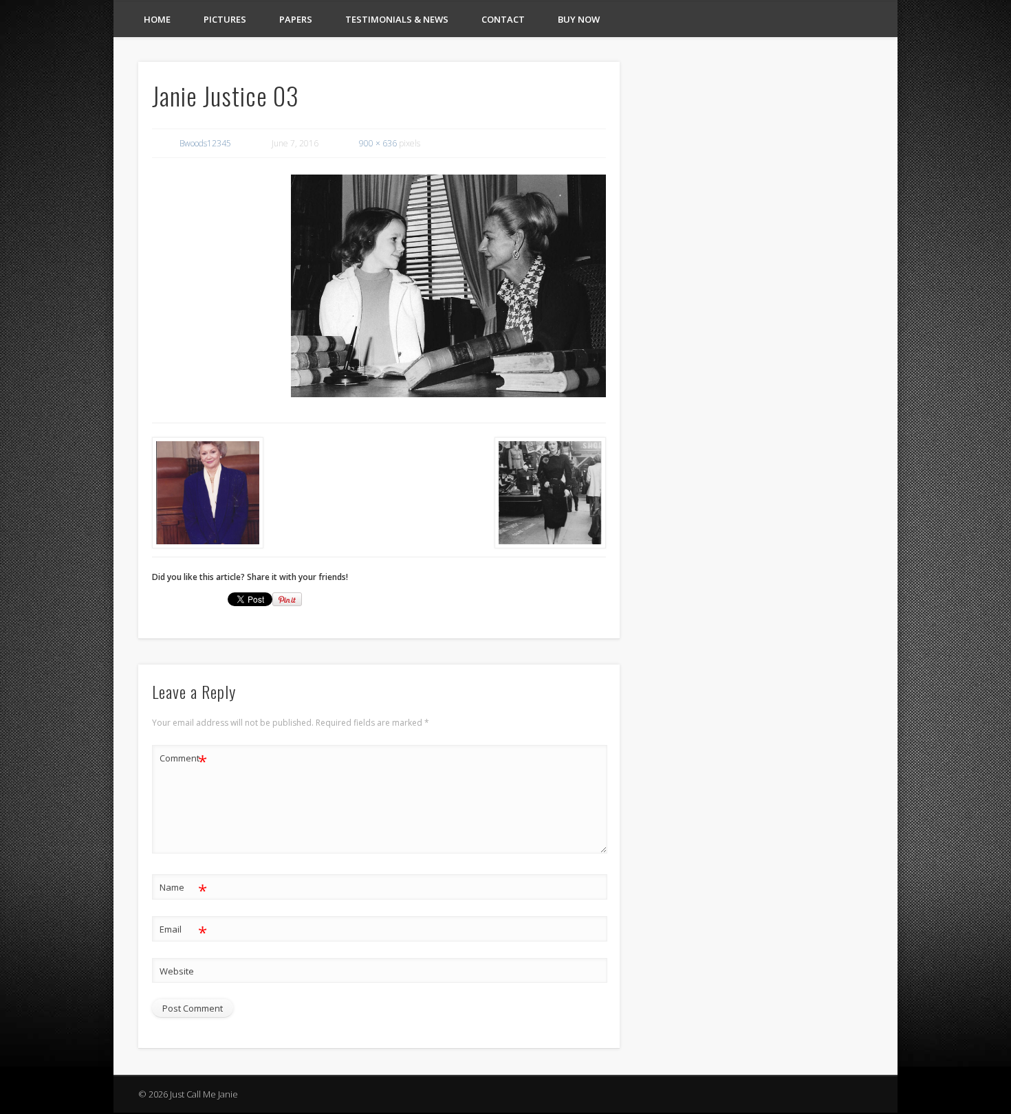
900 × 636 (378, 143)
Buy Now (579, 19)
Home (157, 19)
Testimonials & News (396, 19)
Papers (295, 19)
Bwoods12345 (205, 143)
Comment (183, 760)
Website (177, 971)
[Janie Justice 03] (448, 286)
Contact (503, 19)
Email (183, 931)
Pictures (225, 19)
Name (183, 889)
